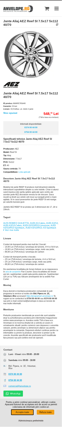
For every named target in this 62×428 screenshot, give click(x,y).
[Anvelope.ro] (18, 11)
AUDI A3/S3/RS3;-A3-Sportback (41, 228)
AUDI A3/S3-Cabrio (12, 225)
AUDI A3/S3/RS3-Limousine (36, 225)
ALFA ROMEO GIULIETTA (16, 223)
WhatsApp (15, 393)
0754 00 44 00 (30, 132)
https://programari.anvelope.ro (39, 296)
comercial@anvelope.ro (19, 386)
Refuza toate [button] (45, 412)
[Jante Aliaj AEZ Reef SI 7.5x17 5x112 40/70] (34, 77)
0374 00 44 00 (30, 127)
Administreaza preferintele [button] (30, 420)
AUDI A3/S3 (52, 223)
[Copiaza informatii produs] (57, 24)
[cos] (47, 8)
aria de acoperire (13, 272)
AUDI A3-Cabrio (37, 223)
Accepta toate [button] (22, 412)
